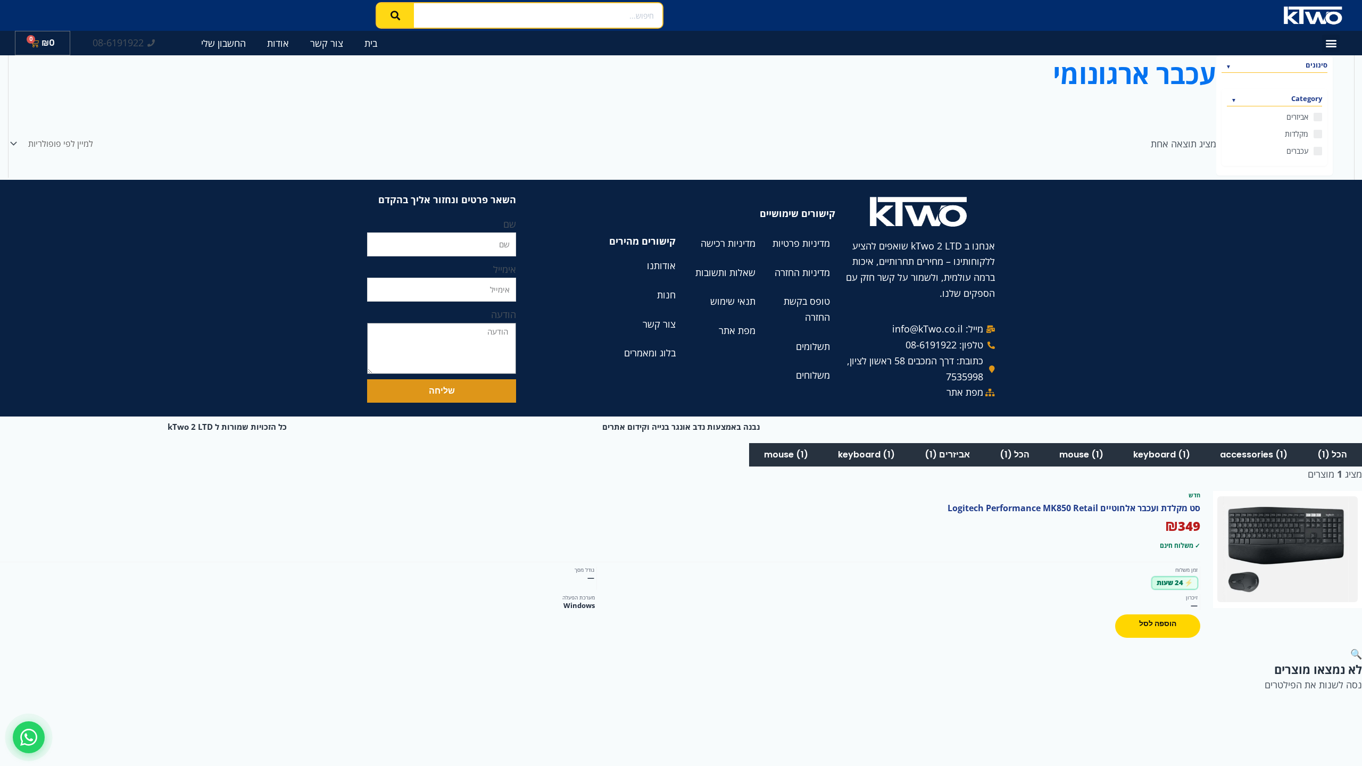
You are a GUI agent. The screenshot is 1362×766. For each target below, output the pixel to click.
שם (509, 224)
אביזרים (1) (947, 454)
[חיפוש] (395, 15)
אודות (278, 43)
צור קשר (326, 43)
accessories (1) (1254, 454)
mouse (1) (1081, 454)
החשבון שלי (223, 43)
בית (370, 43)
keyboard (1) (1161, 454)
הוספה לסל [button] (1157, 623)
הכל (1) (1332, 454)
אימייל (504, 269)
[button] (1331, 43)
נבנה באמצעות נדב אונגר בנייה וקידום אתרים (681, 426)
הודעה (503, 314)
